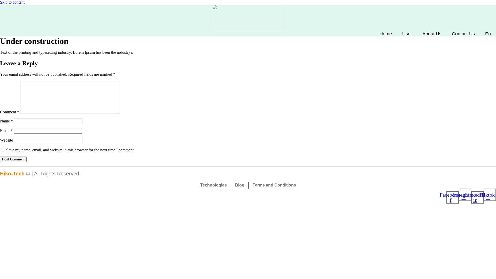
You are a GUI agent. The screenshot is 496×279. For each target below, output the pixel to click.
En (488, 33)
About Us (431, 33)
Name (6, 121)
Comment (9, 112)
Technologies (213, 185)
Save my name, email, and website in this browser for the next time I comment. (70, 150)
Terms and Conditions (274, 185)
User (407, 33)
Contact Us (463, 33)
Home (385, 33)
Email (6, 130)
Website (6, 140)
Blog (239, 185)
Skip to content (12, 2)
